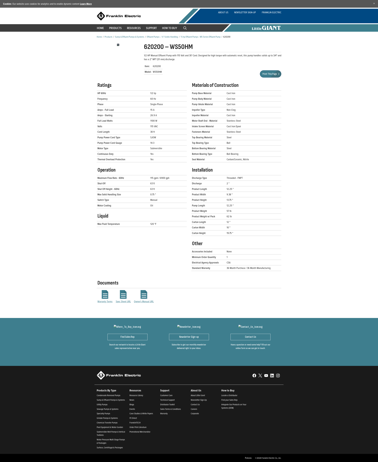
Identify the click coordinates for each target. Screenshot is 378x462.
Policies (248, 457)
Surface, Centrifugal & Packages (110, 447)
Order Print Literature (137, 427)
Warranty (164, 413)
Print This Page (270, 74)
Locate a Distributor (229, 395)
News (131, 399)
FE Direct (133, 418)
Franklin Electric (271, 12)
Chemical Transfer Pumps (107, 422)
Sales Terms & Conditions (170, 409)
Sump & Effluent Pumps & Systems (129, 36)
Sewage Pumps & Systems (107, 409)
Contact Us (195, 404)
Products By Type (106, 390)
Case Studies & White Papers (141, 413)
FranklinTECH (135, 422)
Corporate (195, 413)
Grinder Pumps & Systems (107, 418)
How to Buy (169, 28)
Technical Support (167, 399)
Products (108, 36)
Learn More (86, 4)
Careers (194, 409)
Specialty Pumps (103, 413)
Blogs (131, 404)
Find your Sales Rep (229, 399)
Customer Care (166, 395)
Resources (134, 28)
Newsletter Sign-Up (245, 12)
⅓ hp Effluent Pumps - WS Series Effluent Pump (201, 36)
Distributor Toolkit (167, 404)
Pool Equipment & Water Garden (110, 427)
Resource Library (136, 395)
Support (151, 28)
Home (100, 28)
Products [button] (115, 28)
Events (132, 409)
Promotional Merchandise (139, 431)
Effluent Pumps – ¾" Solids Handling (162, 36)
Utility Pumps (102, 404)
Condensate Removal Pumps (108, 395)
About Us (223, 12)
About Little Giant (198, 395)
